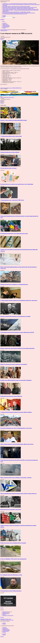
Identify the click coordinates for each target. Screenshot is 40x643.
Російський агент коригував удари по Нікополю (11, 396)
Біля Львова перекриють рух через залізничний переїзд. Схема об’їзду (16, 428)
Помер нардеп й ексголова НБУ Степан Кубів (10, 509)
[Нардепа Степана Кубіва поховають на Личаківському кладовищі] (10, 314)
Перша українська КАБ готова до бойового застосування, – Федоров (15, 477)
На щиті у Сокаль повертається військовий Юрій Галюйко (13, 120)
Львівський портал (5, 25)
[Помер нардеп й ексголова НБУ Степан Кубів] (10, 507)
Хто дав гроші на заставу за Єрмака (8, 168)
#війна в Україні (3, 97)
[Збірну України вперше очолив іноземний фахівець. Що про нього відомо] (10, 441)
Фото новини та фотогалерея (7, 615)
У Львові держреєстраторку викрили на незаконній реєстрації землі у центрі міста (18, 300)
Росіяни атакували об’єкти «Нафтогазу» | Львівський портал (14, 284)
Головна (1, 29)
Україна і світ (4, 612)
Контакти (4, 27)
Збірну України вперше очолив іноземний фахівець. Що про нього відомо (16, 444)
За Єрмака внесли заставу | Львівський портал (10, 591)
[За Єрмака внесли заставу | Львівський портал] (10, 588)
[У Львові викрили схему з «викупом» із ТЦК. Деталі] (9, 197)
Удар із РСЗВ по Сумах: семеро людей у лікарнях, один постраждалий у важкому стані (17, 8)
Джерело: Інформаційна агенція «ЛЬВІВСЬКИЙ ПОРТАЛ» (11, 87)
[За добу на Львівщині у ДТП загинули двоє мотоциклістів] (10, 556)
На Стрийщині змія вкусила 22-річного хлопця (11, 575)
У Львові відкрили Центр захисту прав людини (11, 136)
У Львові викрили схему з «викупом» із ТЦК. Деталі (12, 200)
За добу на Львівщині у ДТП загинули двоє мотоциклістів (13, 559)
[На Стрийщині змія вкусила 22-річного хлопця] (10, 572)
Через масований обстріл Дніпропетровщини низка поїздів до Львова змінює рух (18, 493)
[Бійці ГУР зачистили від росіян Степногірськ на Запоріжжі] (10, 362)
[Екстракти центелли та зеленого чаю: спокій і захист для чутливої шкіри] (10, 181)
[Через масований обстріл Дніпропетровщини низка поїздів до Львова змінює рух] (10, 491)
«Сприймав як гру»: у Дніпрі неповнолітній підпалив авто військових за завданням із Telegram (19, 3)
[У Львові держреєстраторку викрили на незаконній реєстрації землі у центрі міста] (10, 298)
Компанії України (5, 613)
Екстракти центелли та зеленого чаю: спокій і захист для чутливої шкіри (16, 184)
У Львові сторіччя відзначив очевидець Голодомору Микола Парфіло (16, 412)
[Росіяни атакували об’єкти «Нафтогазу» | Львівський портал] (10, 282)
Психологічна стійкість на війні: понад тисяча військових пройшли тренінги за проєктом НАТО (19, 7)
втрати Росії (8, 97)
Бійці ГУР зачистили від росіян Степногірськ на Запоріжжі (13, 364)
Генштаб (12, 97)
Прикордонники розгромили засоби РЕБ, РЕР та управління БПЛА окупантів (16, 11)
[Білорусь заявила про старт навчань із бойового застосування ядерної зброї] (10, 346)
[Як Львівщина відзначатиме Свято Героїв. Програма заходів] (10, 231)
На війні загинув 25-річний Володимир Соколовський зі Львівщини (15, 380)
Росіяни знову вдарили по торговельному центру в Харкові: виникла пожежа (16, 6)
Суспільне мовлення (6, 630)
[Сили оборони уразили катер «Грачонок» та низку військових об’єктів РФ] (10, 330)
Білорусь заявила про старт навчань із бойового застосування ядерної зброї (17, 348)
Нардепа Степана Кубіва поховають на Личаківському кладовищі (15, 316)
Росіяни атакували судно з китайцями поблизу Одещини (13, 543)
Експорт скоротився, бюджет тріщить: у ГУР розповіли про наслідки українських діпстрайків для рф (20, 9)
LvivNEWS (4, 23)
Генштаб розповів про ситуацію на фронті (9, 152)
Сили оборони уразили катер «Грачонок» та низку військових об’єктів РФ (17, 332)
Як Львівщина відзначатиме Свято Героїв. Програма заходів (14, 233)
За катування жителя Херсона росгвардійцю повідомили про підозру (14, 13)
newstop (3, 614)
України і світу (5, 24)
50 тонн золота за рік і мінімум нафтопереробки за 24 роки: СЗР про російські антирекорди (18, 12)
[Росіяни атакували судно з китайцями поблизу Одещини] (10, 540)
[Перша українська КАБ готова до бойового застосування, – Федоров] (10, 475)
